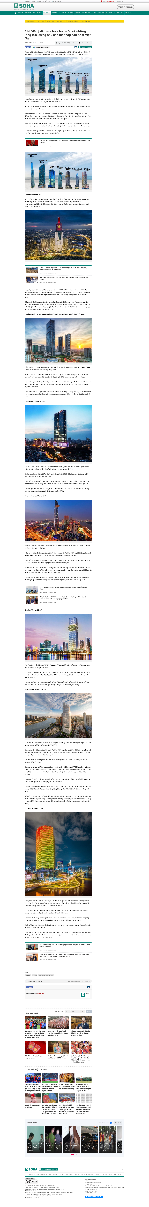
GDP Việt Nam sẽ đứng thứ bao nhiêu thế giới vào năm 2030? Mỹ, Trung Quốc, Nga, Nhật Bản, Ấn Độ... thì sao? (49, 1109)
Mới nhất (20, 12)
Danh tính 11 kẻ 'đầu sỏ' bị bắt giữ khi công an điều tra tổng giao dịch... (107, 1146)
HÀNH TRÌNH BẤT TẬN (44, 1)
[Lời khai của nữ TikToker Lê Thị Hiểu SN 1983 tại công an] (71, 1139)
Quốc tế (70, 12)
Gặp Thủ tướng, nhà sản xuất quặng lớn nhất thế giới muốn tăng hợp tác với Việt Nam (65, 946)
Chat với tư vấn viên (95, 1197)
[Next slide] (119, 1140)
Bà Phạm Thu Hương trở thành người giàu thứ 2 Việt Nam (58, 1057)
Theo (58, 981)
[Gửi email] (75, 47)
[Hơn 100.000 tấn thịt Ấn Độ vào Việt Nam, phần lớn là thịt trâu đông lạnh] (58, 1022)
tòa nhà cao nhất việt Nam (46, 975)
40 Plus (64, 12)
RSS (119, 1174)
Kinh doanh (46, 12)
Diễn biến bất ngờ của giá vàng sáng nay (33, 1057)
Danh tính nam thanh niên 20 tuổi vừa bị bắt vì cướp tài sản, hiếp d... (53, 1146)
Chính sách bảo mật (90, 1192)
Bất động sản (56, 12)
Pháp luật (101, 12)
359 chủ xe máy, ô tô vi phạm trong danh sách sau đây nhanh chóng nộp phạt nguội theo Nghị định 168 (83, 1109)
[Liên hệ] (88, 987)
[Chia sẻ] (28, 47)
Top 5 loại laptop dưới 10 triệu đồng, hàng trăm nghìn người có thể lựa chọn (64, 278)
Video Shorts (32, 1123)
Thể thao (77, 12)
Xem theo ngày (59, 1011)
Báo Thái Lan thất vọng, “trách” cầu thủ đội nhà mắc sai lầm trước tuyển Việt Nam (50, 1088)
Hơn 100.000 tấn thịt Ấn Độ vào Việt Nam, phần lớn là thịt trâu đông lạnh (58, 1033)
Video (110, 1174)
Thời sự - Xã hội (39, 1174)
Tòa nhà (28, 975)
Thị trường (41, 21)
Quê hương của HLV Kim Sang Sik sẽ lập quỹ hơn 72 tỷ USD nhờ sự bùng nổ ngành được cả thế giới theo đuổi (35, 1034)
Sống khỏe (109, 12)
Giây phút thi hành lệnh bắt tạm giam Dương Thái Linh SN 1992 (35, 1146)
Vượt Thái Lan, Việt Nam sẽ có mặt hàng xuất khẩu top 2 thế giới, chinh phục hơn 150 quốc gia (63, 269)
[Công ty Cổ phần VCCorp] (49, 1181)
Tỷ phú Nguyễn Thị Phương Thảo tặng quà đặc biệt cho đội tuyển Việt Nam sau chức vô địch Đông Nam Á (80, 1059)
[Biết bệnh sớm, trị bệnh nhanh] (125, 6)
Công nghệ (120, 12)
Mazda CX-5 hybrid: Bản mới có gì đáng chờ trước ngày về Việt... (89, 1146)
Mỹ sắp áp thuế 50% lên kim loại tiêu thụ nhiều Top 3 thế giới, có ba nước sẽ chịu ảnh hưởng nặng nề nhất (64, 598)
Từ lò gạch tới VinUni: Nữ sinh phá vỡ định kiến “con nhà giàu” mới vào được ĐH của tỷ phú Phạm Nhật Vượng (64, 955)
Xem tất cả (118, 1123)
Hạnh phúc (28, 12)
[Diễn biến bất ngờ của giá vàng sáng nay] (35, 1047)
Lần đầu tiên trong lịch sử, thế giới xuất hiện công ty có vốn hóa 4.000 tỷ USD (65, 141)
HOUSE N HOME (30, 1)
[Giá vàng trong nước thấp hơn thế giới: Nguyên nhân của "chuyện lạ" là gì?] (81, 1022)
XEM (88, 1011)
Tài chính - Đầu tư (73, 21)
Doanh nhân (50, 21)
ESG (34, 12)
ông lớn (34, 975)
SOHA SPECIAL (57, 1)
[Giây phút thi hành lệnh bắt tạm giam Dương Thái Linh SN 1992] (35, 1139)
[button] (72, 1154)
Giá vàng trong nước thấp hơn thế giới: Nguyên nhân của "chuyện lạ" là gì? (81, 1033)
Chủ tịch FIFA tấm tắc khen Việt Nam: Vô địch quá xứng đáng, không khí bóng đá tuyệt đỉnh (33, 1088)
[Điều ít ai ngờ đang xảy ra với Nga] (33, 1098)
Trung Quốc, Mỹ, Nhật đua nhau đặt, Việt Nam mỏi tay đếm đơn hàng (67, 1087)
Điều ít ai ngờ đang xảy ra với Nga (32, 1106)
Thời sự (39, 12)
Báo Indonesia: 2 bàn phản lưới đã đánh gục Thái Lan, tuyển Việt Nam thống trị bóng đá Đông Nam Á (66, 1109)
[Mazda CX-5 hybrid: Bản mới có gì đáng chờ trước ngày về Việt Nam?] (89, 1139)
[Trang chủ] (24, 6)
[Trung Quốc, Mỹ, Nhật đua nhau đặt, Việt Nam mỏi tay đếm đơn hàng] (67, 1078)
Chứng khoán (30, 21)
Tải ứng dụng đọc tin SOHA (49, 1169)
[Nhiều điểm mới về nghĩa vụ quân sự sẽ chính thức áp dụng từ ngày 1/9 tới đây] (84, 1078)
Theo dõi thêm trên (104, 1123)
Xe (114, 12)
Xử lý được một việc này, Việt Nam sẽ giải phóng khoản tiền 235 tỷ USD (64, 588)
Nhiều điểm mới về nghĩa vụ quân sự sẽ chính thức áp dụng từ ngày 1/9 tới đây (83, 1088)
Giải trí (94, 12)
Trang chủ (30, 1174)
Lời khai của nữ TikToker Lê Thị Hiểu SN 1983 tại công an (71, 1146)
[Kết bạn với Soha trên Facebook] (83, 995)
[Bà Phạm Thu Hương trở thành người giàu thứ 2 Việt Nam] (58, 1047)
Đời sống (128, 12)
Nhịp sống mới (86, 12)
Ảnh (115, 1174)
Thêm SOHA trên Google (42, 47)
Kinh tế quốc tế (85, 21)
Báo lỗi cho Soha (86, 47)
